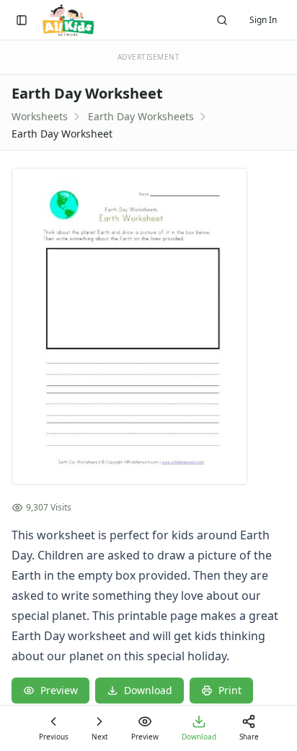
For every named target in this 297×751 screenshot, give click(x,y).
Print (229, 690)
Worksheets (40, 116)
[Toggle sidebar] (21, 20)
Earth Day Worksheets (141, 116)
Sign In (263, 20)
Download (148, 690)
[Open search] (222, 20)
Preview (59, 690)
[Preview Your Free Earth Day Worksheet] (148, 326)
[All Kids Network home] (68, 20)
